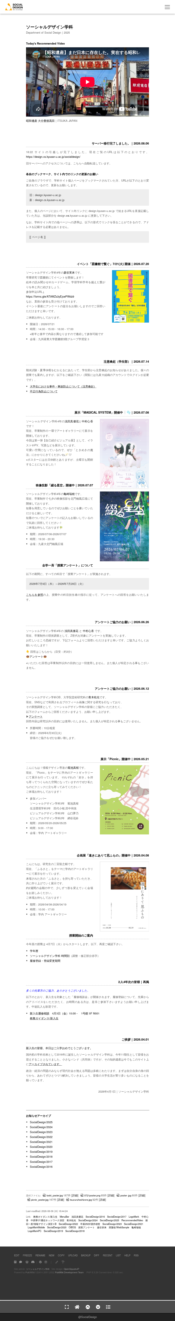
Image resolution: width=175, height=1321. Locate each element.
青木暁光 (93, 697)
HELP (127, 1255)
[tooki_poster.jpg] (124, 930)
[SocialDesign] (14, 8)
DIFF (96, 1255)
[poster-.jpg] (124, 487)
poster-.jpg (125, 1195)
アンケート (36, 656)
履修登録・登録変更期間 (45, 961)
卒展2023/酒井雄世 (90, 1224)
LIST (118, 1255)
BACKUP (85, 1255)
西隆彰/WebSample (119, 1227)
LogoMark (134, 1216)
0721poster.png (92, 1195)
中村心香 (87, 421)
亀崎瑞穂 (69, 494)
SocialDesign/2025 (41, 1122)
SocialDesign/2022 (41, 1137)
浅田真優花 (72, 421)
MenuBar (64, 1216)
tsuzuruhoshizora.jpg (81, 1199)
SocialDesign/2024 (41, 1127)
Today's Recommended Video (45, 43)
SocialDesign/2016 (41, 1167)
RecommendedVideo (132, 1220)
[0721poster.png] (130, 321)
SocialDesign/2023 (41, 1132)
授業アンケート (86, 1227)
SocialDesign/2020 (41, 1147)
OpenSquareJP (71, 1268)
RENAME (40, 1255)
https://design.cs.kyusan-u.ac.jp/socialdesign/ (53, 157)
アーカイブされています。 (45, 1064)
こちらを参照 (34, 595)
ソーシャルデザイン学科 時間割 (50, 956)
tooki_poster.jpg (55, 1195)
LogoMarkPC (34, 1231)
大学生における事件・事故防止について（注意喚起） (63, 386)
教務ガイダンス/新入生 (44, 1018)
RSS (136, 1255)
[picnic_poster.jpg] (124, 833)
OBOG (72, 1227)
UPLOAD (73, 1255)
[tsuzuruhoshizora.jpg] (124, 560)
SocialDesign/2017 (41, 1162)
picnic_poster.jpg (39, 1199)
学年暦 (34, 951)
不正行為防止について (44, 391)
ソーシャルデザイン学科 (38, 1268)
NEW (51, 1255)
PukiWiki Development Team (69, 1272)
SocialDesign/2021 (41, 1142)
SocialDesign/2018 (41, 1156)
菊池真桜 (73, 767)
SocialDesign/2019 (41, 1152)
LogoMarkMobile (36, 1227)
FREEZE (27, 1255)
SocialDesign (89, 1317)
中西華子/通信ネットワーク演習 (47, 1220)
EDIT (16, 1255)
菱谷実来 (69, 272)
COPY (61, 1255)
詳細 (75, 1195)
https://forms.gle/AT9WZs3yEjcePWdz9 (50, 296)
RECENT (107, 1255)
